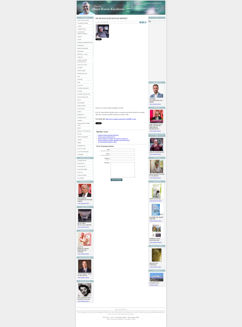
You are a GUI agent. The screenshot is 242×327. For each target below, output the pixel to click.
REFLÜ (79, 128)
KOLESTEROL (81, 103)
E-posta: (105, 154)
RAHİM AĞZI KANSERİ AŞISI (84, 124)
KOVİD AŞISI (81, 108)
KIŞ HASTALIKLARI (83, 97)
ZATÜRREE (80, 154)
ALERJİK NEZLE (82, 29)
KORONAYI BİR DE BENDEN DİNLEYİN (108, 135)
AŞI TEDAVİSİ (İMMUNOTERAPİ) (82, 32)
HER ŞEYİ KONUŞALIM (156, 152)
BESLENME (80, 51)
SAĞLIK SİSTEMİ (82, 175)
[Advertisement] (121, 65)
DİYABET (80, 67)
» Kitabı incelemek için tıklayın (155, 200)
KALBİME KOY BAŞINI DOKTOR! (156, 218)
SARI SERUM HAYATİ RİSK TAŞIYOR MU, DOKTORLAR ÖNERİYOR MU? (155, 126)
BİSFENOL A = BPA (83, 54)
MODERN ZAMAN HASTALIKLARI (154, 239)
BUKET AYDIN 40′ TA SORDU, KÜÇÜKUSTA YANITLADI (113, 138)
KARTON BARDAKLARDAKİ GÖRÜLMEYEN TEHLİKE (83, 249)
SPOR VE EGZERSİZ (83, 137)
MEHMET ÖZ (81, 114)
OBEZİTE (80, 120)
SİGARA (80, 134)
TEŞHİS (79, 139)
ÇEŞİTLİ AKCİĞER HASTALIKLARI (82, 60)
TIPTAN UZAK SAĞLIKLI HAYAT (106, 137)
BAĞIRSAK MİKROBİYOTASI (85, 42)
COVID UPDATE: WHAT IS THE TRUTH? (85, 274)
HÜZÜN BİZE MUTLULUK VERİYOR (84, 224)
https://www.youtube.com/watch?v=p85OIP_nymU (121, 119)
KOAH (79, 100)
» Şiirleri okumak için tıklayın (155, 266)
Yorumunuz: (107, 163)
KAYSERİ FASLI (154, 283)
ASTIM (79, 39)
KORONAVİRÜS (82, 106)
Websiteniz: (107, 159)
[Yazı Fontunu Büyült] (140, 22)
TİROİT (79, 142)
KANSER (80, 91)
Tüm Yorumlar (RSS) (133, 317)
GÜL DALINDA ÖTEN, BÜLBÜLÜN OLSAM (84, 298)
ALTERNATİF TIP (82, 160)
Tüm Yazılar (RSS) (121, 317)
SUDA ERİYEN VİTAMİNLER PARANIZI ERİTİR (85, 199)
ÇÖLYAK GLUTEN (82, 64)
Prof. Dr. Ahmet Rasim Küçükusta (121, 8)
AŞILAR (80, 36)
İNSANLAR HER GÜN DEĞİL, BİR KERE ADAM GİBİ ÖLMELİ (114, 140)
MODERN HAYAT (82, 117)
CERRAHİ (80, 57)
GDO (79, 76)
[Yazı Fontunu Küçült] (143, 22)
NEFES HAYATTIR (155, 199)
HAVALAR (80, 85)
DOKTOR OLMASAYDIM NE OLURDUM (156, 175)
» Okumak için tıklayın (153, 285)
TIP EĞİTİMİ (81, 178)
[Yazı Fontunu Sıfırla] (145, 22)
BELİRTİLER (81, 45)
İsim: (105, 150)
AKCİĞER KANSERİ (83, 23)
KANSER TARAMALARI (84, 94)
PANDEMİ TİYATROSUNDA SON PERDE (155, 100)
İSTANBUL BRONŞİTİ (83, 88)
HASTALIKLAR (81, 166)
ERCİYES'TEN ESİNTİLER (153, 264)
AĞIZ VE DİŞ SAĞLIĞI (83, 20)
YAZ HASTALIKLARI (83, 151)
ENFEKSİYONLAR (82, 73)
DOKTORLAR (81, 163)
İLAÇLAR (80, 172)
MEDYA (80, 111)
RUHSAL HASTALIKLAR (84, 131)
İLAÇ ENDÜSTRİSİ (82, 169)
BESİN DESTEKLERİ (83, 48)
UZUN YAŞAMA (82, 148)
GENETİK (80, 79)
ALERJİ (79, 26)
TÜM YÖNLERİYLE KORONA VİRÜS (107, 142)
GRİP (79, 82)
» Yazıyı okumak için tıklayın (83, 203)
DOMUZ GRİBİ (81, 70)
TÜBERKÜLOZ (81, 145)
